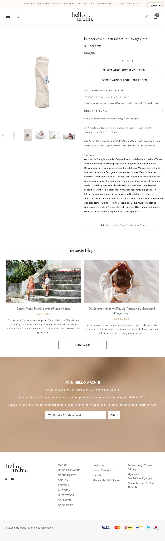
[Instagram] (7, 479)
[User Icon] (147, 16)
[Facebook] (12, 479)
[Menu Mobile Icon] (8, 16)
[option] (41, 80)
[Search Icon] (17, 16)
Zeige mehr (82, 345)
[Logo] (82, 16)
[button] (155, 6)
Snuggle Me (92, 46)
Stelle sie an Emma (136, 225)
